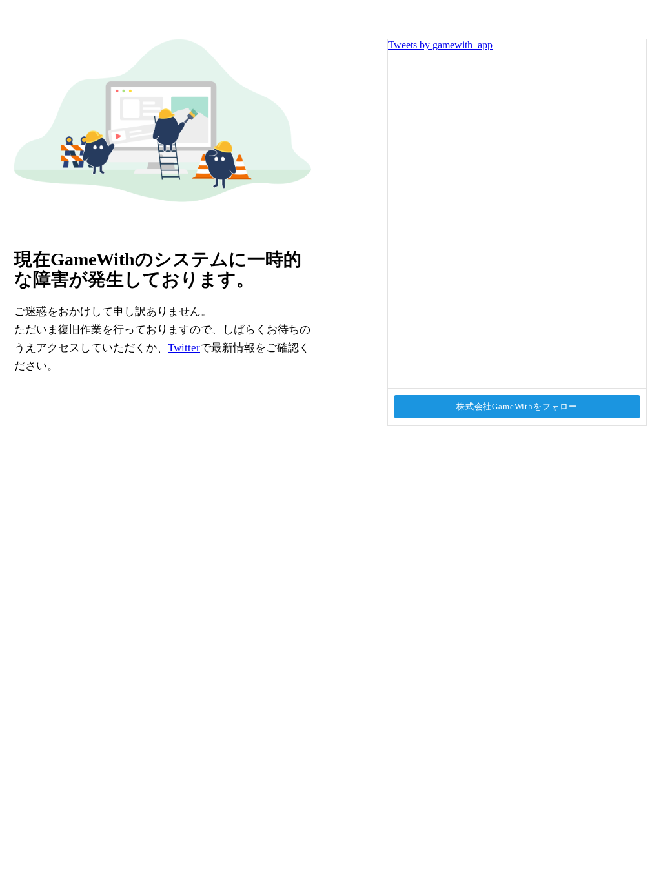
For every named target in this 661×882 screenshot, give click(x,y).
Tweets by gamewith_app (440, 44)
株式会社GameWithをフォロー (517, 406)
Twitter (184, 348)
